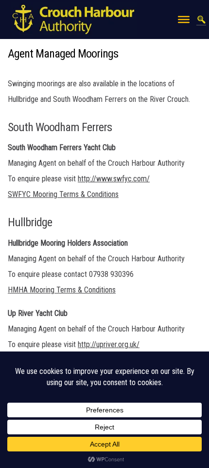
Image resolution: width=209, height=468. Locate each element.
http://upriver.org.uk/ (108, 344)
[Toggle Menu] (184, 19)
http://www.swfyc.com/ (114, 178)
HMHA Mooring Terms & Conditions (62, 289)
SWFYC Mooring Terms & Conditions (63, 194)
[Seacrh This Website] (201, 19)
